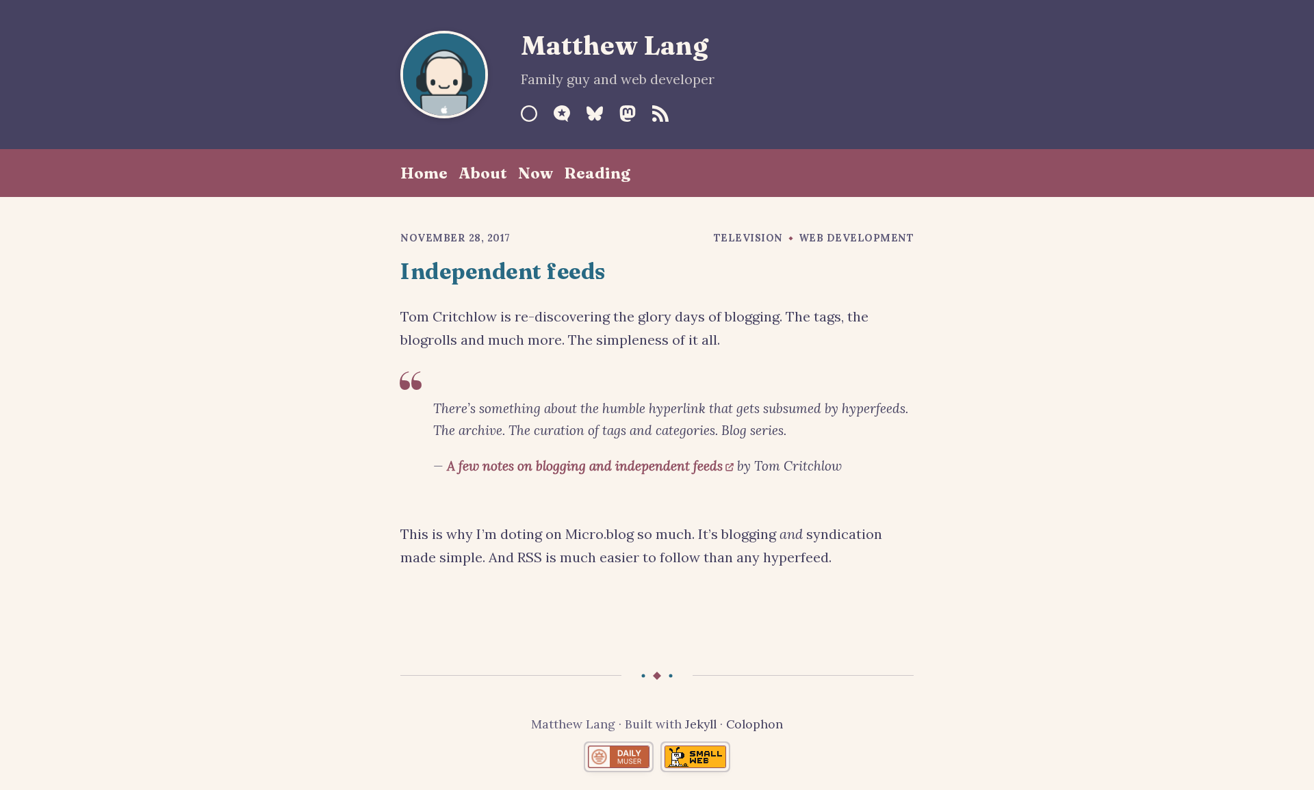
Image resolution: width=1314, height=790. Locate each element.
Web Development (856, 238)
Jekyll (701, 724)
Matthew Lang (614, 45)
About (483, 173)
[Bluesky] (595, 113)
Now (535, 173)
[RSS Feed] (660, 113)
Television (748, 238)
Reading (597, 173)
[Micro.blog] (562, 113)
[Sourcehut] (529, 113)
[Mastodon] (627, 113)
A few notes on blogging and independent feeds (585, 466)
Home (424, 173)
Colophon (754, 724)
